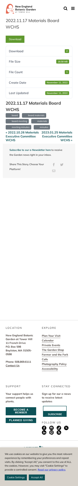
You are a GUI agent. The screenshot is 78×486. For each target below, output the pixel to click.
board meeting (19, 121)
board (14, 115)
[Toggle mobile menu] (73, 8)
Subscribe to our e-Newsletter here (30, 149)
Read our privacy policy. (52, 469)
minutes (43, 127)
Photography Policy (54, 364)
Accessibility (50, 368)
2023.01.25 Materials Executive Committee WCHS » (56, 136)
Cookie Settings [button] (16, 477)
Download (15, 39)
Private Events (51, 345)
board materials (35, 115)
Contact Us (13, 365)
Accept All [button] (37, 477)
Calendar (48, 340)
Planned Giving (21, 420)
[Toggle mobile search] (65, 8)
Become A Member (21, 411)
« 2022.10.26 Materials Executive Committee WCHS (22, 136)
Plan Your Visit (51, 335)
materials (41, 121)
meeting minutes (20, 127)
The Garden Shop (53, 350)
